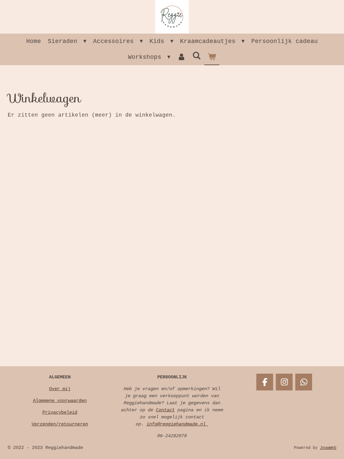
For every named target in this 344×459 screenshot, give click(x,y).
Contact (165, 410)
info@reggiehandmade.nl (177, 424)
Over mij (60, 388)
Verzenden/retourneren (60, 424)
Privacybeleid (59, 412)
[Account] (181, 57)
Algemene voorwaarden (60, 400)
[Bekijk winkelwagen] (211, 57)
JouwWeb (328, 448)
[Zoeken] (196, 56)
